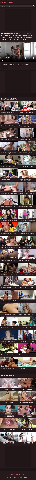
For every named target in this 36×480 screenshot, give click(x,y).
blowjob (4, 64)
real (22, 64)
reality (27, 64)
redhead (4, 68)
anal (17, 64)
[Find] (34, 6)
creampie (11, 64)
